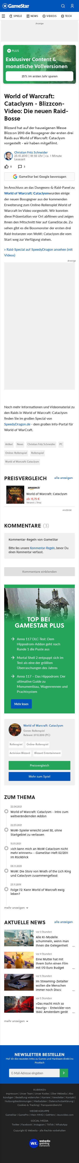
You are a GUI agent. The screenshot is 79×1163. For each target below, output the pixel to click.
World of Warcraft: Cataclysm (26, 193)
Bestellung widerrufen (27, 1097)
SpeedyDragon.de (17, 424)
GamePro (23, 1115)
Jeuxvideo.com (65, 1115)
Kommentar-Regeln (42, 548)
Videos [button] (52, 16)
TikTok (50, 1124)
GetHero (50, 1115)
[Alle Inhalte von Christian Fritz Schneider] (8, 156)
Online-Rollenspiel (16, 453)
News (20, 444)
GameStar (10, 1115)
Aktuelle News (25, 922)
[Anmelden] (64, 1073)
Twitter (15, 1124)
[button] (63, 6)
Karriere (46, 1097)
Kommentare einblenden (39, 572)
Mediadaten (40, 1101)
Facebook (26, 1124)
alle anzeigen (63, 478)
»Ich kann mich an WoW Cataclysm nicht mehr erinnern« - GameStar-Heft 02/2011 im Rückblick (39, 853)
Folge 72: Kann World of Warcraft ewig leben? (37, 891)
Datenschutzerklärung (61, 1101)
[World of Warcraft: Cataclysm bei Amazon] (15, 495)
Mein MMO (37, 1115)
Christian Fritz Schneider (31, 152)
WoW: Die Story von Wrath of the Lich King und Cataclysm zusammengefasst (41, 873)
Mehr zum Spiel (39, 776)
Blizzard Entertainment (47, 753)
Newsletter (58, 1097)
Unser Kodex (42, 1093)
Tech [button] (68, 16)
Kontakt (70, 1097)
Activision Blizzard (20, 753)
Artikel (9, 444)
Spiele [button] (17, 16)
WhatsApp (61, 1124)
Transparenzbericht (51, 1105)
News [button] (34, 16)
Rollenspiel (37, 453)
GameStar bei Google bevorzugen (42, 176)
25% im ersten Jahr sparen (40, 76)
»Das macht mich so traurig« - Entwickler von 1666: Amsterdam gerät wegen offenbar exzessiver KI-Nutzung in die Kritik (53, 1014)
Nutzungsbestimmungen (18, 1101)
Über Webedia (59, 1093)
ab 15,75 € (33, 499)
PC (61, 444)
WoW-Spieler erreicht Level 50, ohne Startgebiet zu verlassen (36, 832)
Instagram (39, 1124)
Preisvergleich (25, 478)
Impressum (12, 1093)
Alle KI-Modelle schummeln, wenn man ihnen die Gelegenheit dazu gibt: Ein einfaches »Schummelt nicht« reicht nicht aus (53, 947)
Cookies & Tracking (28, 1105)
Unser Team (26, 1093)
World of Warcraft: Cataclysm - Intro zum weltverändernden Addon (39, 814)
